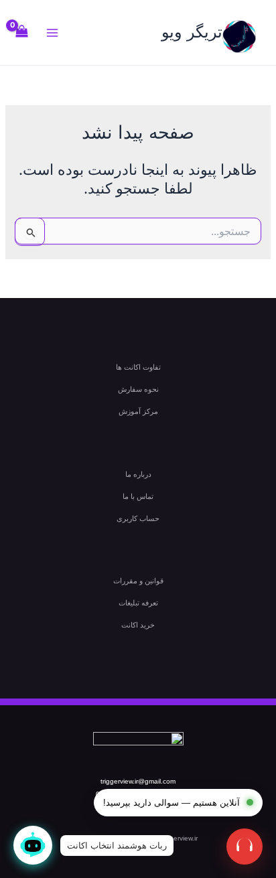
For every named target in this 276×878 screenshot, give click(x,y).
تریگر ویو (191, 32)
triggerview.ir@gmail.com (138, 781)
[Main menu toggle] (52, 33)
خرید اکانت (138, 625)
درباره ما (138, 474)
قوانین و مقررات (138, 581)
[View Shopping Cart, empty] (21, 32)
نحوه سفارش (138, 389)
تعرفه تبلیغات (138, 603)
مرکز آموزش (138, 411)
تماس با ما (138, 496)
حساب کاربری (138, 518)
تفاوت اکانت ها (138, 367)
